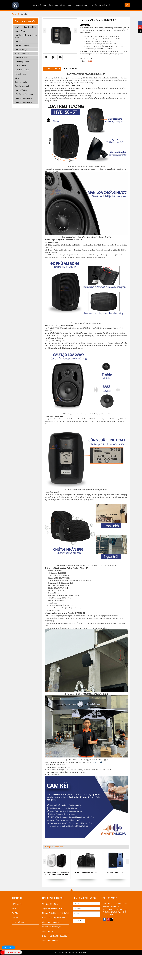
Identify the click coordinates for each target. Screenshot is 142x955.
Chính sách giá (48, 931)
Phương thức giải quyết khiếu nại (55, 913)
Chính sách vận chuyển (51, 927)
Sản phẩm (47, 5)
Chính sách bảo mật (50, 940)
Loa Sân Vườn (20, 57)
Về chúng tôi (105, 5)
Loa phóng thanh (22, 62)
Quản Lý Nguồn (21, 82)
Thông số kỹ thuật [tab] (71, 69)
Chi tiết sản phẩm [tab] (52, 69)
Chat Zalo (8, 947)
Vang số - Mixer (21, 74)
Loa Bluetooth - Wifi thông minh (26, 36)
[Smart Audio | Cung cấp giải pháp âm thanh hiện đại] (15, 5)
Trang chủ (36, 5)
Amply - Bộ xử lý (21, 53)
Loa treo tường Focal (23, 98)
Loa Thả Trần (20, 66)
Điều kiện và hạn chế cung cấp (54, 936)
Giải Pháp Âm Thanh (63, 5)
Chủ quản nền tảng (50, 904)
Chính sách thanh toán (51, 922)
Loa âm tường (20, 49)
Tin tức (94, 5)
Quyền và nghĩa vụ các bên (53, 908)
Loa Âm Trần (20, 31)
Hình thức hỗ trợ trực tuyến (53, 917)
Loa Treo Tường (21, 45)
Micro (17, 78)
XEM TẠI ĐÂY (98, 762)
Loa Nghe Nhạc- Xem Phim (26, 27)
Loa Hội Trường (21, 90)
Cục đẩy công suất (22, 86)
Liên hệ (15, 917)
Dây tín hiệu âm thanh (24, 94)
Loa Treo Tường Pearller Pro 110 (86, 872)
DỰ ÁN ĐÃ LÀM (82, 5)
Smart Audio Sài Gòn (78, 952)
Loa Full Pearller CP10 (115, 872)
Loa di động (19, 41)
